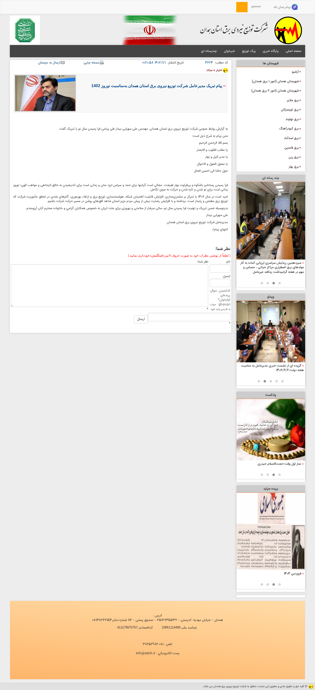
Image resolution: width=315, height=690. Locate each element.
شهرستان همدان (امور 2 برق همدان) (275, 90)
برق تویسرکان (290, 109)
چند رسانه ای (270, 178)
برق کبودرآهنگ (289, 128)
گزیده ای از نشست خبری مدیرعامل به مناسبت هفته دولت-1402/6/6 (272, 368)
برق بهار (294, 166)
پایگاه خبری (271, 51)
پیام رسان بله (283, 7)
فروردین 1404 (292, 573)
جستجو (257, 6)
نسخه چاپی (91, 62)
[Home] (233, 6)
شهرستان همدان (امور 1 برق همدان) (275, 81)
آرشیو (295, 71)
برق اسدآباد (291, 138)
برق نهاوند (292, 119)
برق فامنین (291, 147)
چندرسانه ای (209, 51)
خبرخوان (229, 51)
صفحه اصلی (293, 51)
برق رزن (294, 157)
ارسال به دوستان (49, 62)
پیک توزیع (249, 51)
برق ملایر (293, 100)
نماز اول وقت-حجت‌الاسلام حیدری (279, 463)
